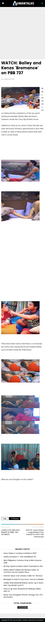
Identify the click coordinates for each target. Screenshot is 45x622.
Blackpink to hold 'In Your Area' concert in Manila (24, 579)
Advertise (32, 620)
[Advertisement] (22, 33)
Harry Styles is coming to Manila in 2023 (20, 553)
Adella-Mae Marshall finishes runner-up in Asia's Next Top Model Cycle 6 (23, 584)
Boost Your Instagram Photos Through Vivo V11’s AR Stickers (23, 596)
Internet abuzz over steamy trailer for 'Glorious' (23, 576)
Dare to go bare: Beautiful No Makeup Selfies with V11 (22, 590)
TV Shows (14, 518)
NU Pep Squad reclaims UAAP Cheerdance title (23, 566)
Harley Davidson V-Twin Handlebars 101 (20, 557)
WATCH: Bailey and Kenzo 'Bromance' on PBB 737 (21, 68)
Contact (25, 620)
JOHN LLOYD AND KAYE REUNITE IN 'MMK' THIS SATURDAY (10, 532)
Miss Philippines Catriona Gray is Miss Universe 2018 (23, 561)
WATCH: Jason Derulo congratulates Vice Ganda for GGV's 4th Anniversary (35, 533)
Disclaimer (39, 620)
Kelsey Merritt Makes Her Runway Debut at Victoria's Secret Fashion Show (21, 571)
